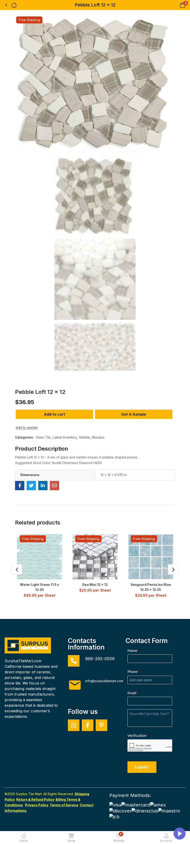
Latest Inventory (65, 437)
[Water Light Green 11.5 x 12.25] (39, 556)
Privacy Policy (36, 805)
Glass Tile (43, 437)
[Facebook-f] (87, 725)
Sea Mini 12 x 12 (95, 585)
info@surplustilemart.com (104, 681)
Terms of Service (64, 805)
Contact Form (147, 641)
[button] (176, 5)
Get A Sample (133, 414)
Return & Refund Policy (35, 799)
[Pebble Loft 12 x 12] (19, 485)
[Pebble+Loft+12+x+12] (31, 485)
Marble (84, 437)
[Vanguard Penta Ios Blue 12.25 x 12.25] (150, 556)
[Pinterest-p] (101, 725)
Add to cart (54, 414)
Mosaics (98, 437)
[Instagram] (73, 725)
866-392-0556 (100, 658)
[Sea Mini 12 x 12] (95, 556)
